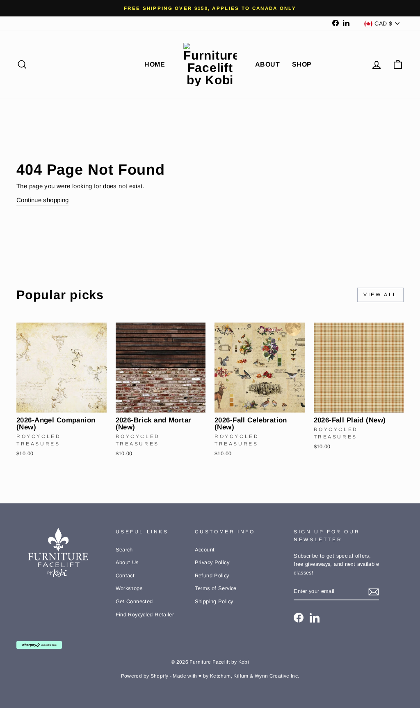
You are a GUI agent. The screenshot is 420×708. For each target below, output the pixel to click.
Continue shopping (42, 199)
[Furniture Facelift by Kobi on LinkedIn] (315, 618)
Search (124, 550)
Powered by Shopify (145, 676)
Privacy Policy (212, 562)
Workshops (129, 588)
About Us (127, 562)
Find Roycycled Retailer (145, 614)
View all (380, 294)
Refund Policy (212, 575)
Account (205, 550)
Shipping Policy (214, 601)
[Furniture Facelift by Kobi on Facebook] (299, 618)
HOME (154, 64)
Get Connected (134, 601)
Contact (125, 575)
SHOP (302, 64)
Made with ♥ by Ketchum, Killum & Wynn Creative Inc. (236, 676)
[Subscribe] (373, 592)
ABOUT (267, 64)
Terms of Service (216, 588)
